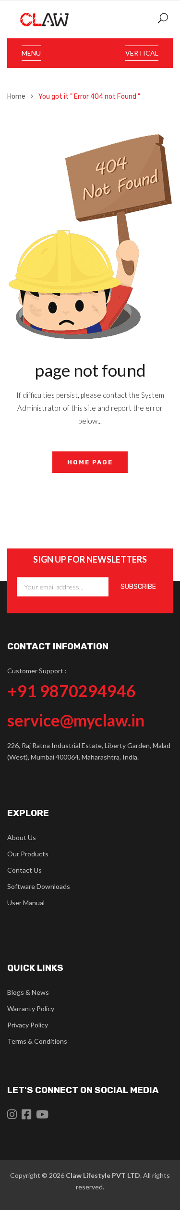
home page (90, 462)
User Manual (26, 903)
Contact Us (24, 870)
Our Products (27, 854)
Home (16, 96)
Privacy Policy (27, 1025)
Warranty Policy (30, 1008)
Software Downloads (38, 886)
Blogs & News (28, 992)
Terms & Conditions (37, 1041)
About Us (21, 837)
